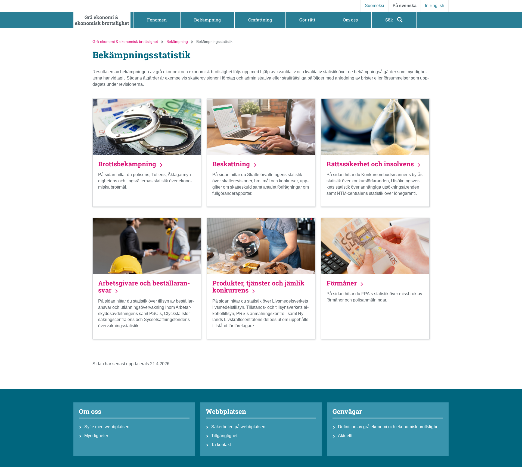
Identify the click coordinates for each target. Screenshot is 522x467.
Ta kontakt (221, 444)
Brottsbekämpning (128, 164)
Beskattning (231, 164)
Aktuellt (345, 435)
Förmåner (342, 283)
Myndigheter (96, 435)
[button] (156, 20)
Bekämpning (177, 41)
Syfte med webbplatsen (106, 426)
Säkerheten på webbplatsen (238, 426)
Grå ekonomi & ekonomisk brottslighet (125, 41)
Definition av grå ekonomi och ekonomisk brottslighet (389, 426)
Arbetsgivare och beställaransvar (144, 286)
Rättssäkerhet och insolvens (371, 164)
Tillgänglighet (224, 435)
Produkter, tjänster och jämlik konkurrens (258, 286)
